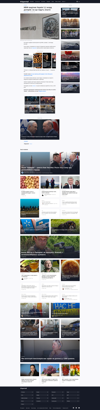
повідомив (34, 47)
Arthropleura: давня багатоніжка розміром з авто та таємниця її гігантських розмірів (49, 213)
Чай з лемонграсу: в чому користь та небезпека (29, 276)
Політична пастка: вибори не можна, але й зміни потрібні (69, 296)
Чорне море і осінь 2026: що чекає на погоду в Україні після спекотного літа (50, 286)
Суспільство (37, 1)
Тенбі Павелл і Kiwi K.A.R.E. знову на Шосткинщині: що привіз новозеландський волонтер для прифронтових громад (28, 286)
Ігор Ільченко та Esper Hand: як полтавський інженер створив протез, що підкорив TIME (70, 213)
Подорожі (48, 1)
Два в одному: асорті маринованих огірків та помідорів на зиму (70, 380)
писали (34, 85)
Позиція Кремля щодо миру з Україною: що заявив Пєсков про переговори (69, 193)
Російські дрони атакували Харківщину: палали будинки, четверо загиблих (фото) (28, 296)
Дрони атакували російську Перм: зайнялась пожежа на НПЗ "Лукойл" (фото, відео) (50, 296)
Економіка (32, 1)
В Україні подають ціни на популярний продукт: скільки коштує (28, 193)
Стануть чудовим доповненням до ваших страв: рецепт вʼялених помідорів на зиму (69, 202)
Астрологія (43, 1)
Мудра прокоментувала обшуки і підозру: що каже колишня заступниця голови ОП (29, 380)
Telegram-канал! (42, 91)
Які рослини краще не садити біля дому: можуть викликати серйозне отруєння (50, 380)
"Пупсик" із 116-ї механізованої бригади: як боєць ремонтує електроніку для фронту (49, 276)
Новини (31, 143)
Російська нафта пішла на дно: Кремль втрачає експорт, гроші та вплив (69, 286)
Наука (53, 1)
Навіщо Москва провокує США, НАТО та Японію (49, 192)
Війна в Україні (58, 1)
